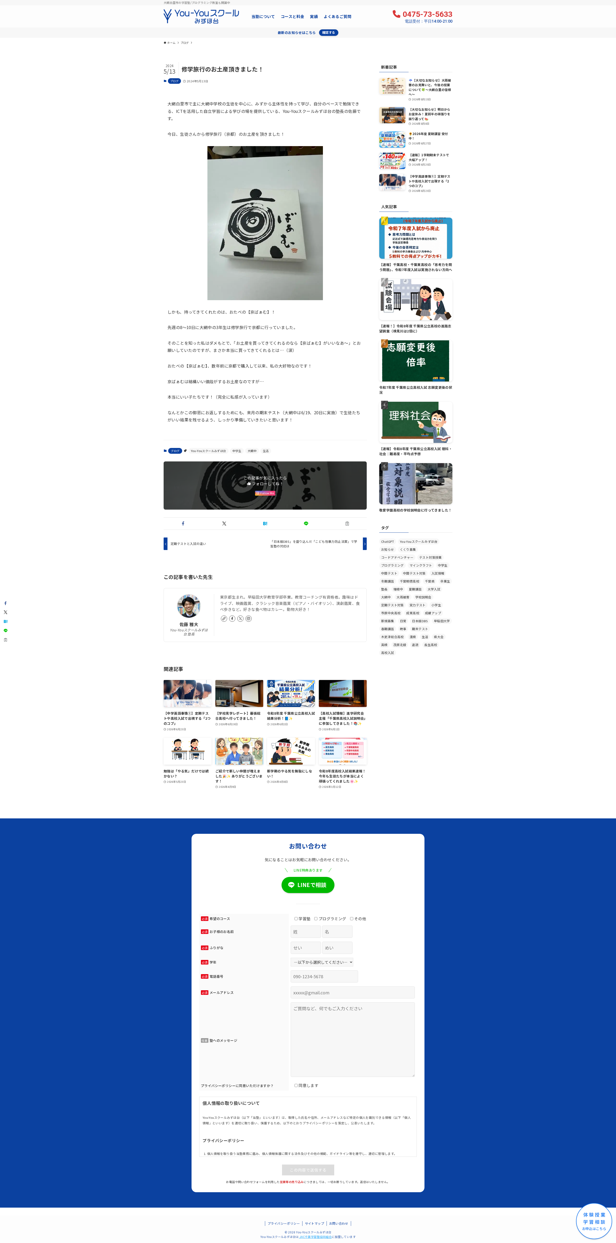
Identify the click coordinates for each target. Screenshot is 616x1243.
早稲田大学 (442, 621)
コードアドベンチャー (397, 557)
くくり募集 (408, 549)
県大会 (438, 636)
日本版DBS (420, 621)
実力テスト (418, 605)
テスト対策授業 (430, 557)
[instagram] (248, 618)
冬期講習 (387, 581)
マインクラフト (421, 565)
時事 (403, 629)
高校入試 (387, 652)
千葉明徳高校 (409, 581)
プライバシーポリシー (284, 1223)
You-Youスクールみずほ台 (208, 451)
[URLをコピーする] (347, 523)
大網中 (252, 451)
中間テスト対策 (414, 573)
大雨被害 (403, 597)
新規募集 (387, 621)
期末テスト (420, 629)
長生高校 (430, 644)
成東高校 (412, 613)
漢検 (413, 636)
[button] (183, 523)
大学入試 (434, 589)
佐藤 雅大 (189, 624)
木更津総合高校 (392, 636)
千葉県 (430, 581)
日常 (403, 621)
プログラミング (392, 565)
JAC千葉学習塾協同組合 (315, 1237)
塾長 (384, 589)
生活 (266, 451)
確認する (328, 32)
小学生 (436, 605)
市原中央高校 (390, 613)
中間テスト (389, 573)
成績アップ (433, 613)
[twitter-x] (240, 618)
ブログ (174, 81)
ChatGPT (387, 541)
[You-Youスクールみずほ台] (201, 16)
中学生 (236, 451)
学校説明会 (423, 597)
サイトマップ (314, 1223)
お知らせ (387, 549)
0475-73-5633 (427, 17)
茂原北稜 (399, 644)
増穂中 (398, 589)
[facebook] (232, 618)
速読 (415, 644)
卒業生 (445, 581)
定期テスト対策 (392, 605)
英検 (384, 644)
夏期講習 (415, 589)
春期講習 (387, 629)
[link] (224, 618)
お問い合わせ (338, 1223)
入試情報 (437, 573)
